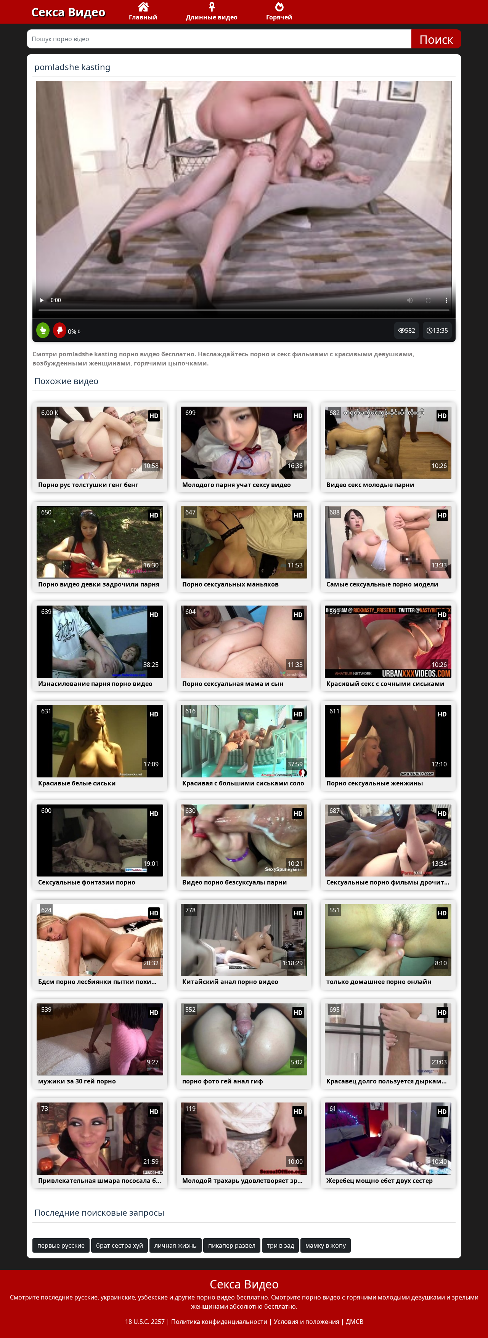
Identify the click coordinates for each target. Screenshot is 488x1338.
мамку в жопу (325, 1245)
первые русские (61, 1245)
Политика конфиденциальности (219, 1321)
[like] (43, 331)
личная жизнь (175, 1245)
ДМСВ (354, 1321)
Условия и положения (306, 1321)
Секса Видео (68, 12)
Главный (143, 17)
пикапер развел (231, 1245)
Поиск (436, 39)
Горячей (279, 17)
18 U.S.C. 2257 (145, 1321)
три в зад (280, 1245)
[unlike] (58, 331)
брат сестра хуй (119, 1245)
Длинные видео (212, 17)
